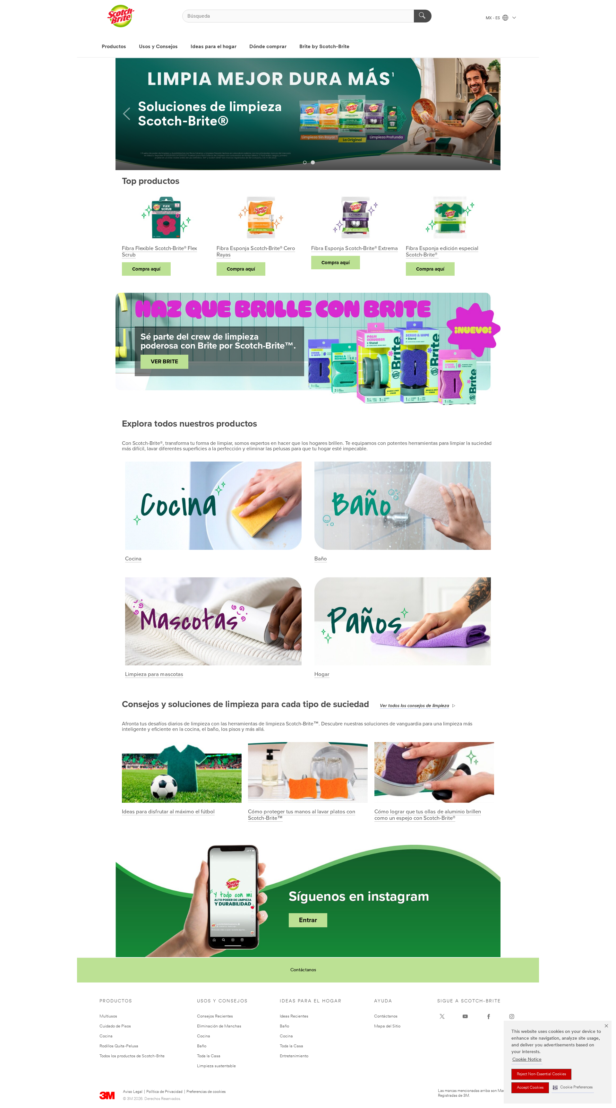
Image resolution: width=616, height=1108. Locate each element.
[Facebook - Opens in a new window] (488, 1016)
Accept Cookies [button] (530, 1088)
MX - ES (493, 18)
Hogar (321, 674)
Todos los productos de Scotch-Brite (132, 1056)
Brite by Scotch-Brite (324, 46)
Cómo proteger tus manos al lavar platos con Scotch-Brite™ (301, 815)
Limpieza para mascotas (154, 674)
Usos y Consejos (158, 46)
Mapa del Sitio (387, 1026)
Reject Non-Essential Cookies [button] (541, 1074)
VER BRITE (164, 361)
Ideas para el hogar (213, 46)
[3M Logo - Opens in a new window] (120, 16)
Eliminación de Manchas (219, 1026)
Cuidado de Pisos (115, 1026)
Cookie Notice (527, 1059)
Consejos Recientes (215, 1016)
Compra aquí (146, 269)
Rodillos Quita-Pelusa (118, 1046)
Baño (320, 559)
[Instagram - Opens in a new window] (512, 1016)
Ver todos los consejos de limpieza (414, 706)
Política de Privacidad (164, 1092)
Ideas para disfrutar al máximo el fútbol (168, 812)
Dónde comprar (268, 46)
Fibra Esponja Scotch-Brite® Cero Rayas (256, 251)
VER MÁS (164, 124)
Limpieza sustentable (216, 1066)
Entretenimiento (294, 1056)
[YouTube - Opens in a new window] (465, 1016)
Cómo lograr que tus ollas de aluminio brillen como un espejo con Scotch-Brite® (427, 815)
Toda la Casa (208, 1056)
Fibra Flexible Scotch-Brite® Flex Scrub (159, 251)
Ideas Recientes (294, 1016)
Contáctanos (303, 970)
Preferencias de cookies (206, 1092)
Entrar (308, 920)
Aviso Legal (132, 1092)
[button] (573, 1087)
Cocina (133, 559)
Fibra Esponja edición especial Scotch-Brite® (442, 251)
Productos (114, 46)
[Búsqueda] (423, 16)
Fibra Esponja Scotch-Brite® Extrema (354, 248)
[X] (442, 1016)
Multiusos (108, 1016)
